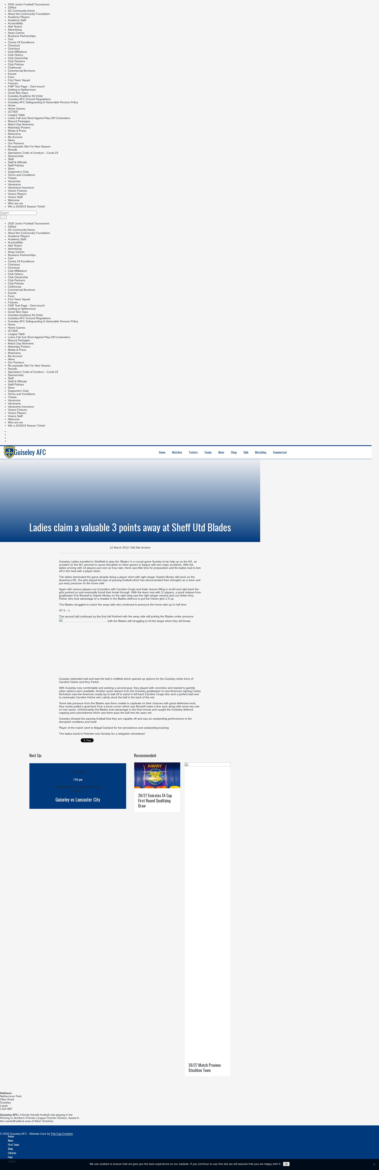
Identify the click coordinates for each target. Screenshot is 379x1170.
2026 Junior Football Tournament (28, 4)
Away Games (16, 32)
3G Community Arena (21, 10)
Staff (11, 159)
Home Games (16, 108)
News (11, 140)
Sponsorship (15, 156)
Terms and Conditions (21, 174)
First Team (13, 1144)
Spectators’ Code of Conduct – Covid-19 (33, 152)
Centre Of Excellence (21, 42)
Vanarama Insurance (21, 187)
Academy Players (19, 17)
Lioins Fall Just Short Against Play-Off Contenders (39, 118)
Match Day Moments (21, 124)
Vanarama (14, 184)
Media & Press (17, 130)
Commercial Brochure (21, 70)
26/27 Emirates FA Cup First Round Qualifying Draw (155, 800)
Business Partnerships (22, 36)
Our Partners (16, 143)
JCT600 (13, 111)
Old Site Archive (140, 547)
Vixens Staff (15, 197)
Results (12, 149)
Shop (10, 1149)
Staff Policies (16, 165)
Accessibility (15, 23)
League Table (16, 114)
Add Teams (15, 26)
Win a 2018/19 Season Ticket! (26, 206)
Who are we (15, 203)
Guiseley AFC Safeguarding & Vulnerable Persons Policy (43, 102)
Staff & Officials (17, 162)
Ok (286, 1163)
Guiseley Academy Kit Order (25, 96)
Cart (10, 39)
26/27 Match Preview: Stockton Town (205, 1067)
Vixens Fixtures (17, 190)
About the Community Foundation (29, 13)
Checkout (14, 45)
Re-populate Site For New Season (29, 146)
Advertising (15, 29)
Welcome (14, 200)
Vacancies (14, 181)
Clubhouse (14, 67)
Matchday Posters (19, 127)
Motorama (14, 133)
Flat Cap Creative (62, 1133)
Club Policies (16, 64)
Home (11, 105)
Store (11, 168)
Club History (15, 54)
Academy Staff (17, 20)
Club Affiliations (17, 51)
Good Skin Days (18, 92)
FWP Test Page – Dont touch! (26, 86)
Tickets (12, 178)
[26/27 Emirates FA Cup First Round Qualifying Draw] (157, 787)
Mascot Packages (19, 121)
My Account (15, 137)
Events (12, 73)
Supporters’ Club (18, 171)
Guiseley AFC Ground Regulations (29, 99)
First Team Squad (19, 80)
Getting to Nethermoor (22, 89)
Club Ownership (18, 58)
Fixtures (13, 83)
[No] (374, 1164)
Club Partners (16, 61)
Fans (11, 77)
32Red (12, 7)
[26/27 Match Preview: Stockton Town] (208, 765)
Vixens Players (17, 193)
